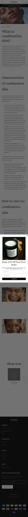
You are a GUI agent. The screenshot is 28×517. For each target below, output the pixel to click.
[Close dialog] (27, 235)
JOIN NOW (14, 279)
